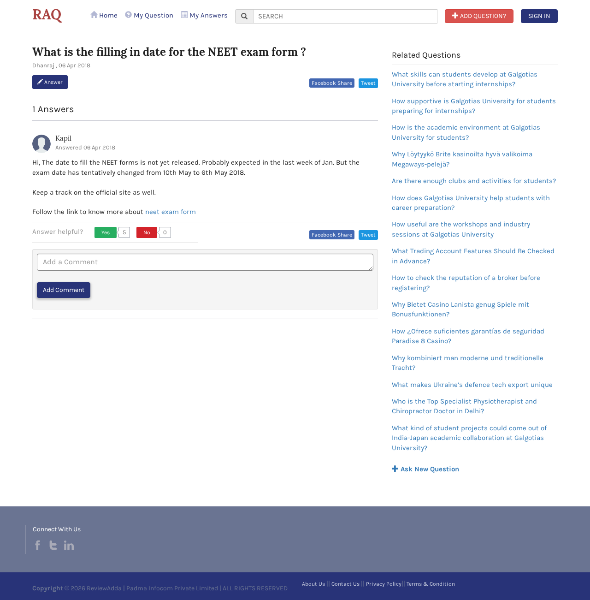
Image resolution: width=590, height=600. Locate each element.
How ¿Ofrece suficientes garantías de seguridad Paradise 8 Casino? (468, 336)
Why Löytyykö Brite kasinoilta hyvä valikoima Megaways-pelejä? (462, 159)
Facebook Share (332, 83)
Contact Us (345, 584)
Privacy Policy (383, 584)
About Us (313, 584)
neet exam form (170, 212)
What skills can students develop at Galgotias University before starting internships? (464, 79)
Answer (53, 82)
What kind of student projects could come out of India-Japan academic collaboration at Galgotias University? (469, 438)
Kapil (63, 138)
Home (107, 15)
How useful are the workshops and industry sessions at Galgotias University (461, 229)
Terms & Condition (431, 584)
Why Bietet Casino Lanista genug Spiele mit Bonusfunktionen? (460, 309)
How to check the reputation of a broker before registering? (466, 282)
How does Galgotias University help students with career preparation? (471, 203)
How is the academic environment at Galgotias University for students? (466, 132)
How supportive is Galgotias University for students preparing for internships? (474, 106)
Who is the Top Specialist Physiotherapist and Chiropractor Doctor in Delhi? (464, 406)
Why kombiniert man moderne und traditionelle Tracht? (467, 363)
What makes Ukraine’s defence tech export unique (472, 384)
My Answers (208, 15)
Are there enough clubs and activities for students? (474, 181)
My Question (152, 15)
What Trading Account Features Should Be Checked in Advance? (473, 256)
